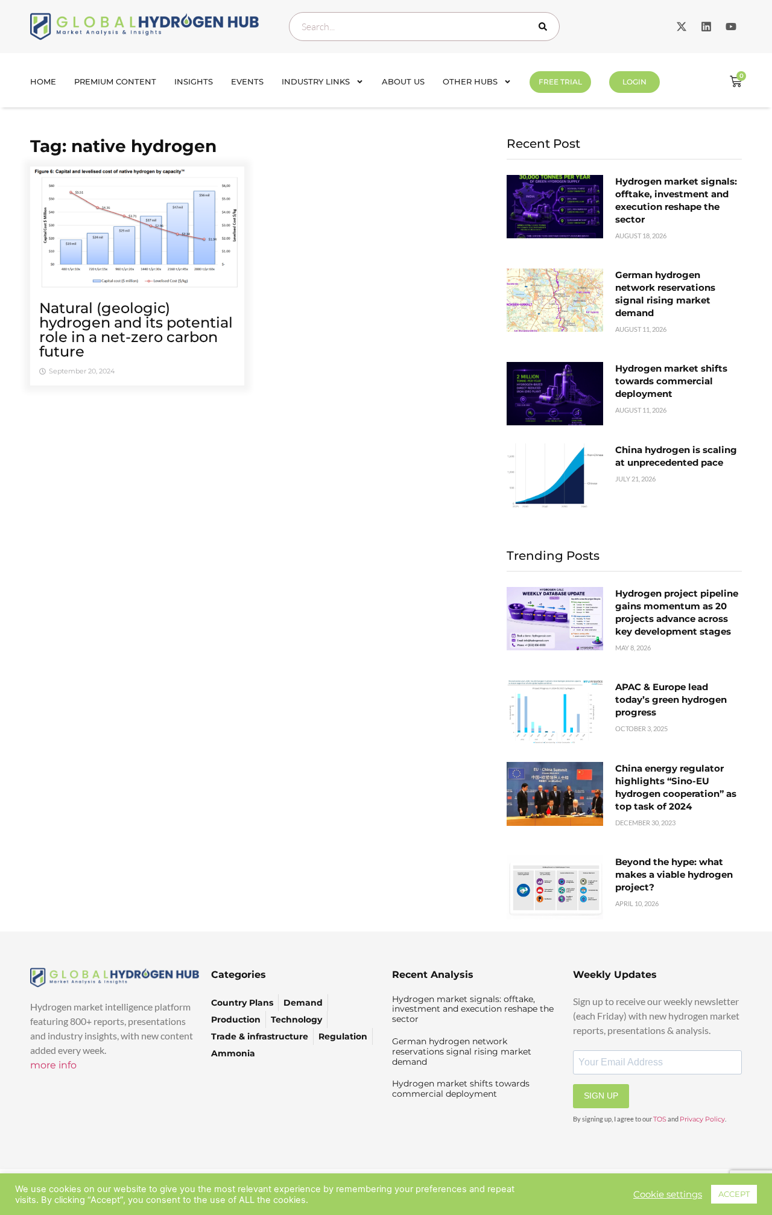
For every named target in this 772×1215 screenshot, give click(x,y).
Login (634, 81)
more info (53, 1065)
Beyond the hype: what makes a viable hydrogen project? (674, 874)
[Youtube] (731, 26)
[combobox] (424, 26)
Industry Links (316, 81)
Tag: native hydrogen (123, 146)
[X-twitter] (681, 26)
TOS (659, 1119)
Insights (193, 81)
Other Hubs (470, 81)
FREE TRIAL (560, 81)
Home (43, 81)
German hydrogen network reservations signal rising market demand (461, 1051)
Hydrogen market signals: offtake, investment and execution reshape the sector (473, 1009)
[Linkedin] (706, 26)
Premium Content (115, 81)
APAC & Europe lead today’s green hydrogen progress (671, 699)
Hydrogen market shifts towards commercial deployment (671, 381)
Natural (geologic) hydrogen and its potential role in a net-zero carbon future (136, 329)
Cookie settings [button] (667, 1194)
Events (247, 81)
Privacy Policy (702, 1119)
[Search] (545, 26)
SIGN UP (601, 1095)
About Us (403, 81)
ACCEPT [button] (734, 1194)
